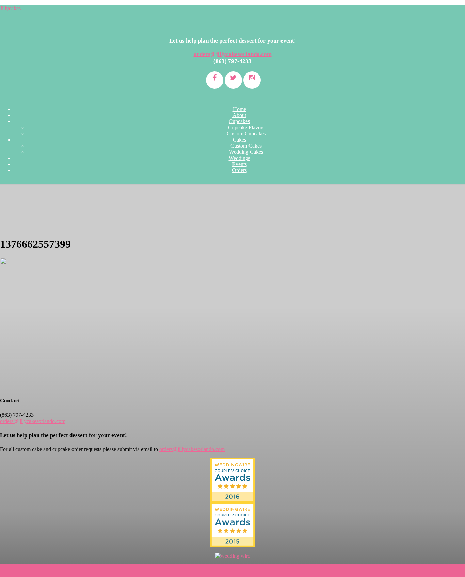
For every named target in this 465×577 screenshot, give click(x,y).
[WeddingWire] (232, 508)
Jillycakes (10, 8)
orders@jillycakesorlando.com (233, 54)
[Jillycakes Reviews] (232, 480)
